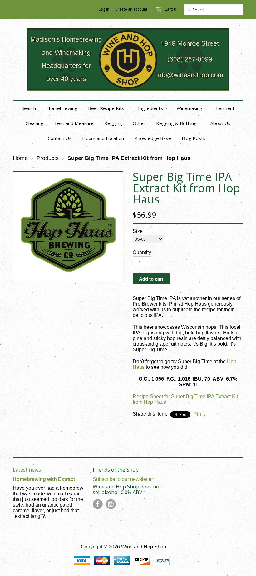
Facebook (98, 504)
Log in (104, 9)
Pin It (199, 414)
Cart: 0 (170, 9)
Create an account (131, 9)
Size (138, 231)
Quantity (142, 252)
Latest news (27, 469)
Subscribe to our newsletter (123, 479)
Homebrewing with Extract (44, 479)
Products (48, 158)
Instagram (111, 504)
